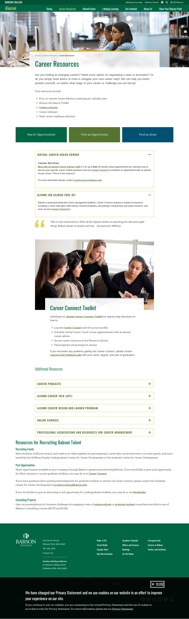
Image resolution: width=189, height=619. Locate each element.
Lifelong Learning (133, 2)
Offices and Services (130, 545)
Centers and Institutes (157, 549)
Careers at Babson (155, 545)
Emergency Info (154, 540)
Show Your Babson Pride (170, 9)
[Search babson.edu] (167, 2)
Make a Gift (102, 540)
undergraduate (102, 504)
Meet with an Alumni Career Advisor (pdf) (59, 167)
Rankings (126, 549)
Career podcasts (48, 107)
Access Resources (67, 9)
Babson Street (152, 2)
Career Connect (99, 170)
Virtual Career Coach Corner (67, 155)
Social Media (102, 545)
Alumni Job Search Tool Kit (66, 195)
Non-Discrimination (104, 553)
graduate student (125, 504)
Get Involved (131, 9)
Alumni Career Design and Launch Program (77, 408)
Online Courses (57, 420)
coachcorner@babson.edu (88, 180)
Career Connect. (98, 473)
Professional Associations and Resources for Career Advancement (94, 432)
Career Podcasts (58, 384)
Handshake (139, 492)
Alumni (10, 8)
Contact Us (48, 553)
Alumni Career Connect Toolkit (84, 316)
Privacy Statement (122, 608)
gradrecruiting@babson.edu (70, 484)
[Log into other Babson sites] (162, 2)
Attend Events (89, 9)
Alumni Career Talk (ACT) (64, 396)
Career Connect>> (61, 209)
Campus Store (102, 549)
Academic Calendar (130, 540)
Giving (49, 9)
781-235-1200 (49, 548)
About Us (148, 9)
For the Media (128, 553)
